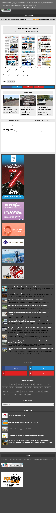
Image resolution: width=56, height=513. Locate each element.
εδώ (44, 75)
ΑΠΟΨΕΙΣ (27, 384)
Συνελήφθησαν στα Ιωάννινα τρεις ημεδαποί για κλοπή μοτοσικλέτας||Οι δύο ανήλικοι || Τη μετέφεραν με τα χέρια (45, 111)
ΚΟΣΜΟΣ (17, 391)
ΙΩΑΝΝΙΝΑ (5, 391)
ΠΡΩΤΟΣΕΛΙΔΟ (11, 81)
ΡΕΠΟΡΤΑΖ (14, 394)
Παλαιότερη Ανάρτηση (41, 120)
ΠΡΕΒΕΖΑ (46, 391)
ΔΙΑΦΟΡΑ (5, 388)
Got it (33, 8)
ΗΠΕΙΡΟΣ (36, 388)
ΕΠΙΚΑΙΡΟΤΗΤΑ (19, 388)
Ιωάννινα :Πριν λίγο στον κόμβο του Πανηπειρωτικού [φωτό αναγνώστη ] (26, 299)
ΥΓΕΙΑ (29, 394)
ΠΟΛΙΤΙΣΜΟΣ (39, 391)
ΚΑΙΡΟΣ (11, 391)
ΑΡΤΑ (32, 384)
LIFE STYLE (5, 384)
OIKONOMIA (13, 384)
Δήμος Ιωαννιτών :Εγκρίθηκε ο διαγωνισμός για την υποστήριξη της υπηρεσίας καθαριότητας (10, 110)
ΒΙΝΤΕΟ (49, 384)
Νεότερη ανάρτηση (14, 120)
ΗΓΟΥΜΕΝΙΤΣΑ (28, 388)
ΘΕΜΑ (41, 388)
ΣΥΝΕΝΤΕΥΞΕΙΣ (22, 394)
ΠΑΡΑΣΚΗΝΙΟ (24, 391)
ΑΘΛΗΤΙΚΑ (20, 384)
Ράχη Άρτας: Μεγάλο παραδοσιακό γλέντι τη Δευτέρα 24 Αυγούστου (25, 286)
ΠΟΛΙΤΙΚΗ (31, 391)
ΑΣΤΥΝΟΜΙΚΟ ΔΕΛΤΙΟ (41, 384)
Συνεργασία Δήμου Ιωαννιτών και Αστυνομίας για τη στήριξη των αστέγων (27, 334)
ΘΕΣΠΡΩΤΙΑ (47, 388)
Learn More (25, 8)
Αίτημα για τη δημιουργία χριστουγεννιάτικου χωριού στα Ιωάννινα (25, 293)
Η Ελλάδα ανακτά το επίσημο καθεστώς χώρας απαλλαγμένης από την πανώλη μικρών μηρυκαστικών (27, 111)
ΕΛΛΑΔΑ (12, 388)
